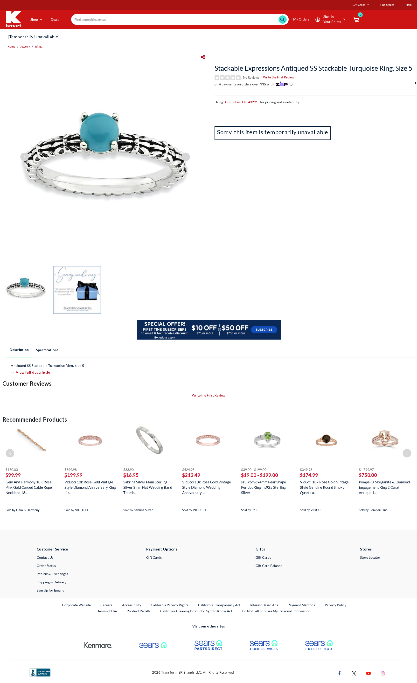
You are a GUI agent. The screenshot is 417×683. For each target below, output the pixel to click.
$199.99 (73, 475)
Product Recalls (139, 611)
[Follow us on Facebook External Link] (339, 673)
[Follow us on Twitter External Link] (354, 673)
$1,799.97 (366, 469)
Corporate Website (76, 605)
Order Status (46, 566)
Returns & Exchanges (52, 574)
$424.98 (188, 469)
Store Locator (370, 557)
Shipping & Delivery (51, 582)
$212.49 (191, 475)
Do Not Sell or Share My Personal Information (276, 611)
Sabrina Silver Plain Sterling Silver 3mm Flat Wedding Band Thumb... (147, 487)
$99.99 (13, 475)
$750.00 (368, 475)
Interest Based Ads (264, 605)
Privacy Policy (335, 605)
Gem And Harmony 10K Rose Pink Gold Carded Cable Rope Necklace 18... (29, 487)
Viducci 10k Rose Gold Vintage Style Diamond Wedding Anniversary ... (206, 487)
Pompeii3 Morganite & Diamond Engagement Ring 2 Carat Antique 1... (384, 487)
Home (11, 46)
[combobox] (180, 19)
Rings (38, 46)
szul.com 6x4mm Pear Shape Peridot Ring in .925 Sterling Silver (263, 487)
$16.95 (131, 475)
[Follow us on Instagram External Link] (383, 673)
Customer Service (52, 549)
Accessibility (131, 605)
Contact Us (45, 557)
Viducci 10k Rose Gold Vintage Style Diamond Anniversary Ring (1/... (90, 487)
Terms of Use (107, 611)
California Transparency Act (219, 605)
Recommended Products (34, 419)
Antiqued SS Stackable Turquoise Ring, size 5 (47, 365)
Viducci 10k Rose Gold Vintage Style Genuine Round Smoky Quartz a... (324, 487)
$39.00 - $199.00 (253, 469)
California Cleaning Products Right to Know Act (196, 611)
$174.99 (309, 475)
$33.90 (128, 469)
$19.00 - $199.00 (259, 475)
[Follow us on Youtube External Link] (368, 673)
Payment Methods (301, 605)
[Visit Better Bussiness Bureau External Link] (39, 672)
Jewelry (25, 46)
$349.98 (306, 469)
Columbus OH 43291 (241, 102)
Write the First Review (278, 77)
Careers (106, 605)
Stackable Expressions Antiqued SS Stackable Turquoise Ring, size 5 (313, 68)
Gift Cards (154, 557)
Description (19, 350)
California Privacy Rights (169, 605)
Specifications (47, 350)
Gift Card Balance (269, 566)
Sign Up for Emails (50, 590)
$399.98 (70, 469)
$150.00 (12, 469)
